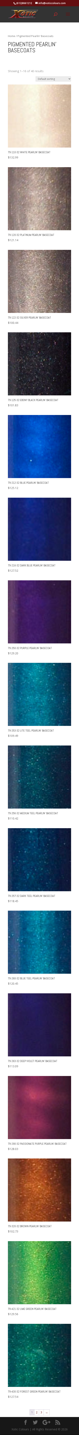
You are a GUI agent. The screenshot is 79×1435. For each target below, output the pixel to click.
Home (11, 36)
